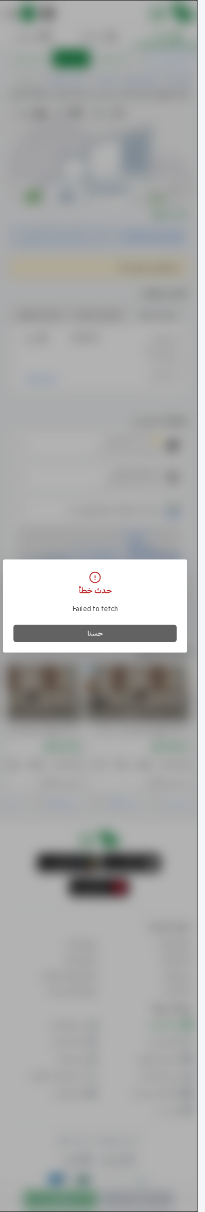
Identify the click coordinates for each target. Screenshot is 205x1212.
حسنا (95, 633)
